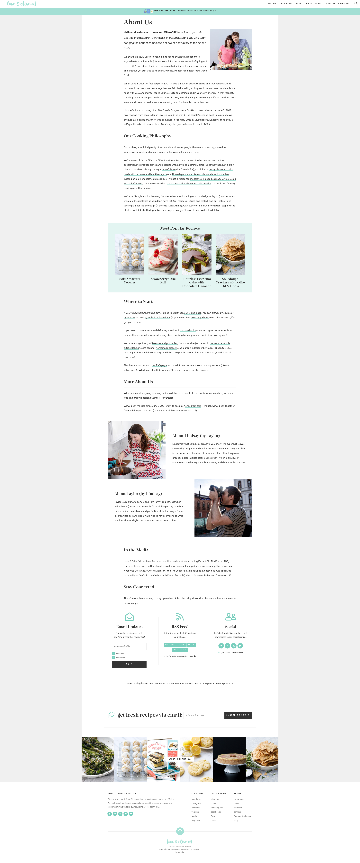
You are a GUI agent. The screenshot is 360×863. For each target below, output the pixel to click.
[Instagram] (234, 646)
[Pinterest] (227, 646)
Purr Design (167, 397)
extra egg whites (200, 317)
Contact (214, 803)
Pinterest (196, 808)
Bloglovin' (170, 645)
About (299, 4)
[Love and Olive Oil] (22, 4)
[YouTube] (131, 814)
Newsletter (120, 658)
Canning (237, 812)
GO (128, 664)
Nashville (238, 808)
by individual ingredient (157, 317)
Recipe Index (239, 799)
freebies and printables (164, 343)
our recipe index (192, 313)
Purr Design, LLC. (195, 849)
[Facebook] (221, 646)
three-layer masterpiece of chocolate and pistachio (200, 174)
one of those (169, 169)
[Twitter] (240, 646)
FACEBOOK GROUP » (232, 652)
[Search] (356, 4)
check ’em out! (193, 406)
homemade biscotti (166, 348)
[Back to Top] (180, 831)
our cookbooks (188, 330)
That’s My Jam (217, 808)
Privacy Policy (180, 852)
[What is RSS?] (195, 656)
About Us (215, 799)
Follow (330, 4)
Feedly (181, 645)
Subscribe (344, 4)
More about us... (152, 807)
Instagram (196, 803)
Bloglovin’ (196, 821)
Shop (309, 4)
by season (129, 317)
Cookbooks (286, 4)
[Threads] (126, 814)
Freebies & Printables (243, 816)
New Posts (120, 654)
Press (213, 821)
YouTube (195, 812)
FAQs (213, 816)
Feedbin (191, 645)
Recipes (272, 4)
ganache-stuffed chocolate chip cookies (189, 183)
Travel (319, 4)
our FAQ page (159, 365)
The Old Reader (180, 649)
